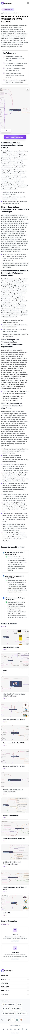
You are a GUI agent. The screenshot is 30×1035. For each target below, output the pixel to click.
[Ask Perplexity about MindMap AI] (17, 1020)
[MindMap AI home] (7, 970)
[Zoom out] (3, 130)
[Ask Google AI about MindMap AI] (13, 1020)
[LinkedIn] (11, 1029)
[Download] (27, 89)
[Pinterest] (19, 1029)
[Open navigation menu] (28, 3)
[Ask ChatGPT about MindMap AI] (8, 1020)
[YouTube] (15, 1029)
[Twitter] (7, 1029)
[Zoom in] (9, 130)
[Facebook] (3, 1029)
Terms (17, 1033)
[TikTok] (26, 1029)
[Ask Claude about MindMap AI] (21, 1020)
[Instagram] (22, 1029)
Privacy (13, 1033)
